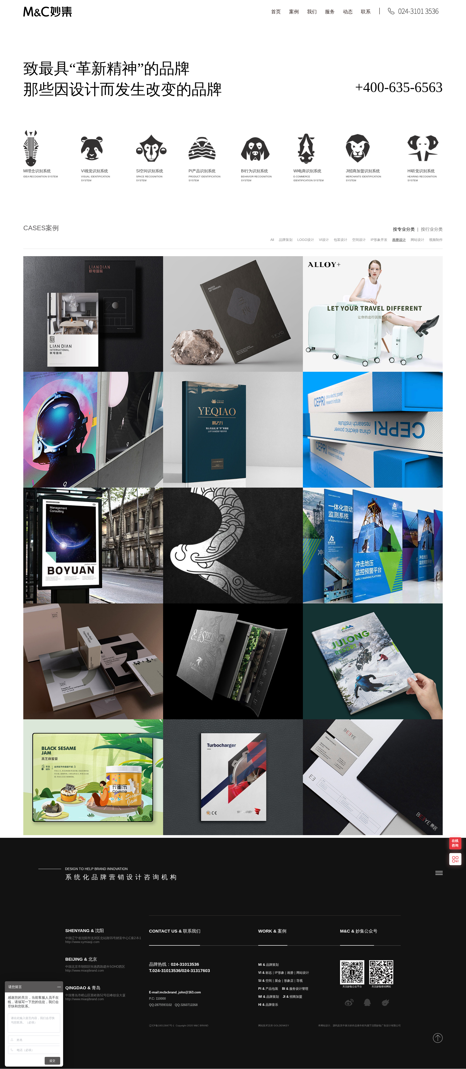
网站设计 (417, 240)
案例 (294, 11)
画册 (290, 972)
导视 (299, 980)
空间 (269, 980)
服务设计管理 (298, 988)
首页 (276, 11)
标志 (269, 972)
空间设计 (359, 240)
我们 (312, 11)
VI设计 (324, 240)
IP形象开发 (379, 240)
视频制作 (436, 240)
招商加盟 (296, 996)
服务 (330, 11)
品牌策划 (285, 240)
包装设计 (340, 240)
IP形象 (279, 972)
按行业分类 (432, 229)
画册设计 (399, 240)
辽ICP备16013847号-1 (161, 1025)
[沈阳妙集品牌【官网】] (47, 16)
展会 (278, 980)
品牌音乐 (272, 1004)
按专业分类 (404, 229)
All (272, 240)
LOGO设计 (305, 240)
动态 (348, 11)
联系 (366, 11)
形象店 (288, 980)
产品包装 (272, 988)
